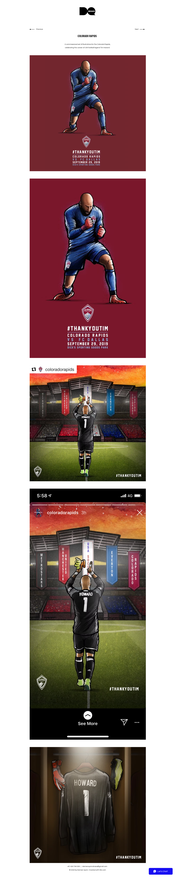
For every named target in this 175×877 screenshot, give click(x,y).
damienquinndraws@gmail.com (94, 866)
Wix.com (102, 870)
